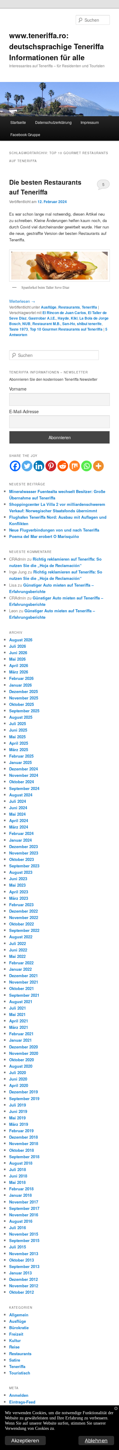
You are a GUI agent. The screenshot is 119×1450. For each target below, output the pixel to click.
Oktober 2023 (21, 859)
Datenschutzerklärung (53, 122)
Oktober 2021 (21, 988)
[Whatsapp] (86, 466)
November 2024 (23, 775)
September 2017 (24, 1208)
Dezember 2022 (23, 911)
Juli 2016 (17, 1227)
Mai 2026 (17, 659)
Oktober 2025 (21, 704)
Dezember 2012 (23, 1279)
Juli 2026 (17, 646)
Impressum (90, 122)
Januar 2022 (20, 969)
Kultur (15, 1340)
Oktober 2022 (21, 924)
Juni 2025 (18, 730)
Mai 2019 (17, 1118)
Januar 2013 (20, 1273)
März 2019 (18, 1124)
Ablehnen (96, 1440)
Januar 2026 (20, 685)
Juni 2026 (18, 652)
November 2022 (23, 917)
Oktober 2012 (21, 1292)
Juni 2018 (18, 1176)
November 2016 (23, 1215)
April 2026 (18, 665)
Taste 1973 (18, 329)
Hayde (63, 318)
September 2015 (24, 1240)
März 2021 (18, 1027)
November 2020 (23, 1053)
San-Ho (68, 323)
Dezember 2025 (23, 691)
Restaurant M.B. (46, 323)
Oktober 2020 (21, 1059)
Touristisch (19, 1373)
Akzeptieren (25, 1440)
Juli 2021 (17, 1008)
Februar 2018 (21, 1189)
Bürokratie (19, 1327)
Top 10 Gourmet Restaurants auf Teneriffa (66, 329)
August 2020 (20, 1066)
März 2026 (18, 672)
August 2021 (20, 1001)
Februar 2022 (21, 963)
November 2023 (23, 853)
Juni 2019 (18, 1111)
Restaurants (69, 307)
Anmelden (18, 1395)
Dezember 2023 (23, 846)
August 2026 (20, 640)
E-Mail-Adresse (24, 411)
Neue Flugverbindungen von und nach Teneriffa (54, 530)
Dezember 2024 (23, 769)
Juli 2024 (17, 801)
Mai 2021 (17, 1014)
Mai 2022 (17, 956)
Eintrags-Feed (22, 1402)
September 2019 (24, 1098)
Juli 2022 (17, 943)
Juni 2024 (18, 807)
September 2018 (24, 1156)
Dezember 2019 (23, 1092)
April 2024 (18, 820)
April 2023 (18, 892)
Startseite (18, 122)
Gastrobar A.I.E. (42, 318)
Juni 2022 (18, 950)
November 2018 (23, 1143)
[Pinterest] (50, 466)
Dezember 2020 (23, 1047)
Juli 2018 (17, 1169)
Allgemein (18, 1315)
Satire (14, 1360)
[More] (98, 466)
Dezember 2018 (23, 1137)
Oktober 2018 (21, 1150)
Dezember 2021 (23, 975)
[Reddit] (62, 466)
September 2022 (24, 930)
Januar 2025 (20, 762)
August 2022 (20, 937)
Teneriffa (89, 307)
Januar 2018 (20, 1195)
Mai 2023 (17, 885)
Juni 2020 (18, 1079)
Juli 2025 (17, 723)
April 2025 (18, 743)
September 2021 (24, 995)
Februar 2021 (21, 1034)
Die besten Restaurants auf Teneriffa (45, 186)
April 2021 (18, 1021)
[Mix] (74, 466)
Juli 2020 (17, 1072)
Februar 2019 (21, 1130)
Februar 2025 (21, 756)
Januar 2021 (20, 1040)
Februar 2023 (21, 904)
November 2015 (23, 1234)
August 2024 (20, 795)
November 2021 (23, 982)
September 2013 (24, 1266)
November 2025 (23, 698)
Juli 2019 (17, 1105)
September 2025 (24, 711)
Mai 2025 (17, 737)
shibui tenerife (89, 323)
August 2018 (20, 1163)
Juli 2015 (17, 1247)
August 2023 (20, 872)
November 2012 (23, 1286)
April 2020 (18, 1085)
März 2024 (18, 827)
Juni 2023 (18, 878)
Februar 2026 (21, 678)
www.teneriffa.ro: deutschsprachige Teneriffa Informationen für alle (56, 46)
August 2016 (20, 1221)
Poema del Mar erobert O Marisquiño (44, 536)
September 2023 (24, 866)
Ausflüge (48, 307)
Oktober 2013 (21, 1260)
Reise (14, 1347)
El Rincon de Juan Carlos (64, 312)
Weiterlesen (22, 301)
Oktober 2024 (21, 781)
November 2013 (23, 1253)
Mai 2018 (17, 1182)
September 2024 (24, 788)
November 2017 (23, 1202)
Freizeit (16, 1334)
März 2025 (18, 749)
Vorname (18, 389)
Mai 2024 (17, 814)
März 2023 (18, 898)
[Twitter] (27, 466)
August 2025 (20, 717)
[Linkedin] (39, 466)
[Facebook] (15, 466)
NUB (26, 323)
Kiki (74, 318)
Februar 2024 (21, 833)
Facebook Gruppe (25, 134)
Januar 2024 (20, 840)
